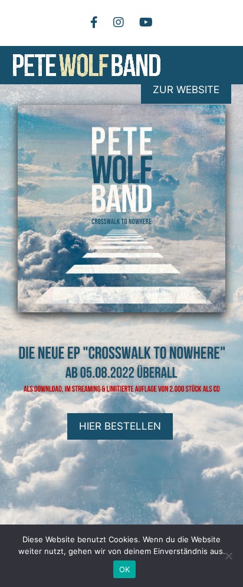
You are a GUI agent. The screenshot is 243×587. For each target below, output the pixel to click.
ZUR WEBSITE (186, 89)
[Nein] (228, 556)
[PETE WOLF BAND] (87, 65)
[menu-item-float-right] (118, 22)
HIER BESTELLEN (120, 426)
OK (124, 569)
